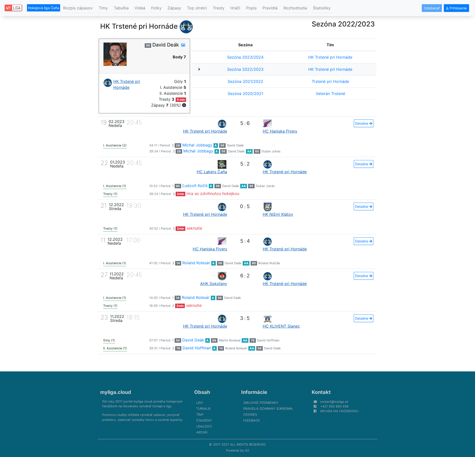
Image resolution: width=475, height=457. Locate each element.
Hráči (235, 7)
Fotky (156, 7)
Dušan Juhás (271, 151)
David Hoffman (268, 340)
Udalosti (204, 426)
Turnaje (203, 408)
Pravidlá (270, 7)
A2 (247, 450)
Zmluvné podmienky (260, 403)
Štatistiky (322, 7)
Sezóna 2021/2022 (245, 81)
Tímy (103, 7)
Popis (251, 7)
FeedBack (251, 420)
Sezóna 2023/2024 (245, 57)
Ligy (199, 403)
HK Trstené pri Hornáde (330, 57)
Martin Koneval (229, 340)
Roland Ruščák (269, 263)
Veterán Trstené (330, 93)
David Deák (235, 145)
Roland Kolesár (196, 262)
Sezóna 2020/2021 (245, 93)
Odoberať (432, 8)
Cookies (250, 414)
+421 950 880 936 (334, 406)
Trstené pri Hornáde (330, 81)
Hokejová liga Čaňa (43, 8)
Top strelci (197, 7)
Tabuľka (121, 7)
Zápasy (174, 7)
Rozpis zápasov (78, 7)
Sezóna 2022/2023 (245, 69)
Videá (140, 7)
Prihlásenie (458, 8)
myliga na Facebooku (339, 411)
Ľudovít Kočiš (195, 185)
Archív (202, 432)
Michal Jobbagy (197, 145)
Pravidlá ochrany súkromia (268, 408)
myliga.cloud (115, 392)
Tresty (218, 7)
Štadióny (204, 420)
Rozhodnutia (295, 7)
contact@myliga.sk (334, 402)
